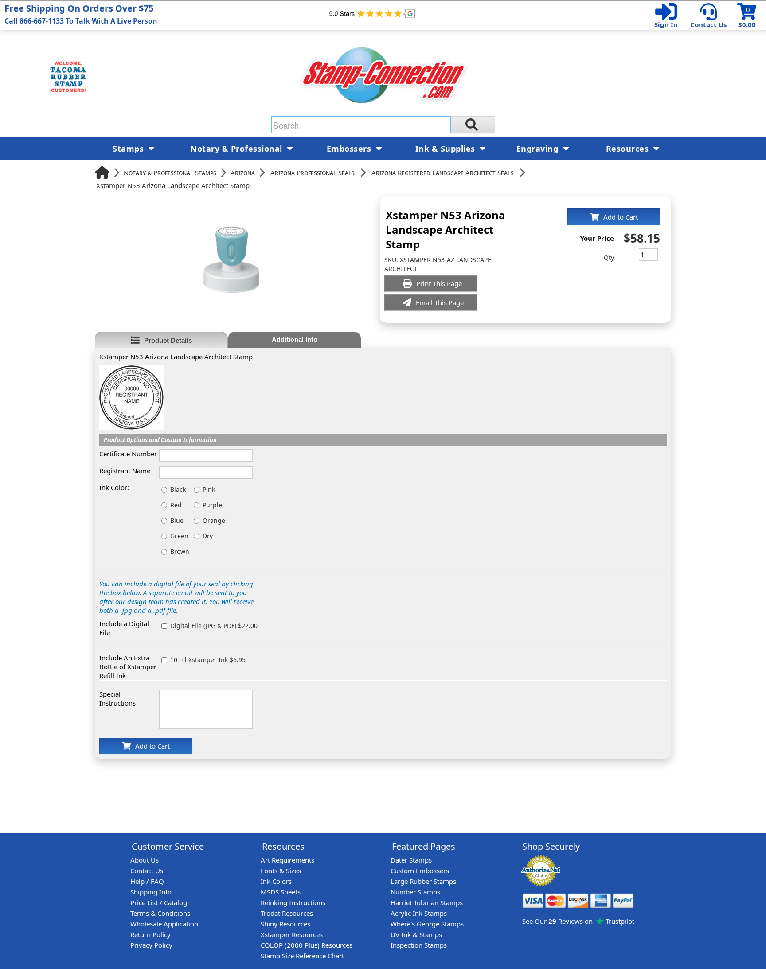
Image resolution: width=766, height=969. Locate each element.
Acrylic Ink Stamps (419, 913)
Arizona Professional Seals (312, 172)
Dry (208, 536)
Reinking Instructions (293, 902)
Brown (179, 551)
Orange (214, 520)
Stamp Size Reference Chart (302, 955)
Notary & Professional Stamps (170, 172)
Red (176, 505)
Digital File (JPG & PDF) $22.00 (214, 625)
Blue (177, 520)
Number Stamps (415, 891)
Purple (212, 505)
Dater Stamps (411, 859)
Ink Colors (276, 881)
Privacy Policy (151, 945)
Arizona (243, 172)
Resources (628, 148)
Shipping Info (151, 891)
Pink (209, 489)
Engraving (538, 148)
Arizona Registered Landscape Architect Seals (442, 172)
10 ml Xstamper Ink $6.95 (208, 659)
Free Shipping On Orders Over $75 (80, 14)
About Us (144, 859)
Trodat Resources (287, 913)
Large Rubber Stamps (423, 881)
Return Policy (150, 934)
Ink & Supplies (446, 148)
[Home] (102, 172)
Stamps (129, 148)
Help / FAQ (147, 881)
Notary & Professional (237, 148)
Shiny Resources (285, 923)
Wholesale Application (164, 923)
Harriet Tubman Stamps (427, 902)
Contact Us (708, 24)
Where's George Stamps (427, 923)
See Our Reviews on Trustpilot (578, 921)
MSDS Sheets (281, 891)
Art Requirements (287, 859)
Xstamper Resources (292, 934)
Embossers (350, 148)
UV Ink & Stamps (416, 934)
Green (179, 536)
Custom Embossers (420, 870)
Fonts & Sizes (281, 870)
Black (178, 489)
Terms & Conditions (160, 913)
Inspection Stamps (419, 945)
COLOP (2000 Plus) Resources (306, 945)
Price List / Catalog (158, 902)
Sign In (666, 24)
